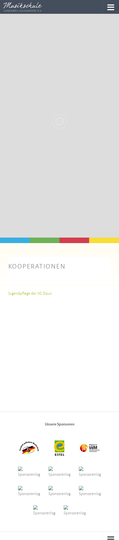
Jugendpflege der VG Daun (30, 293)
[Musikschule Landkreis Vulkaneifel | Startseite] (29, 7)
